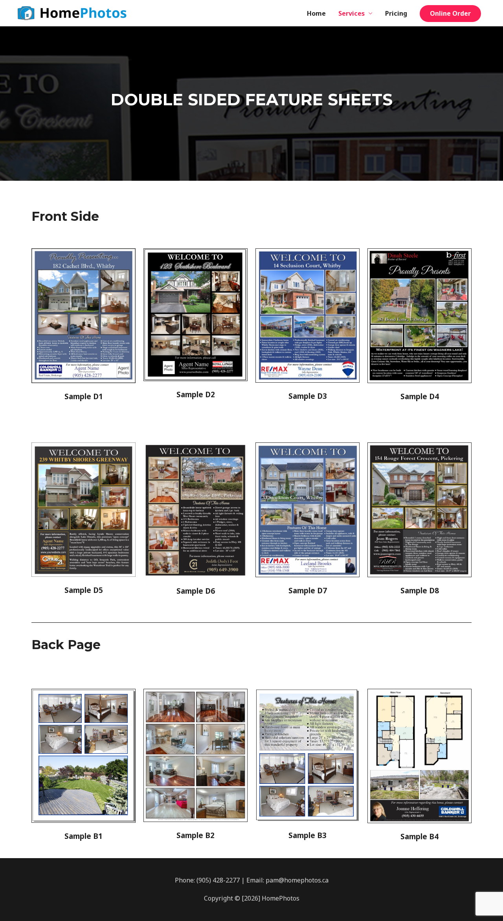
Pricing (396, 13)
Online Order (450, 13)
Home (316, 13)
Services (351, 13)
